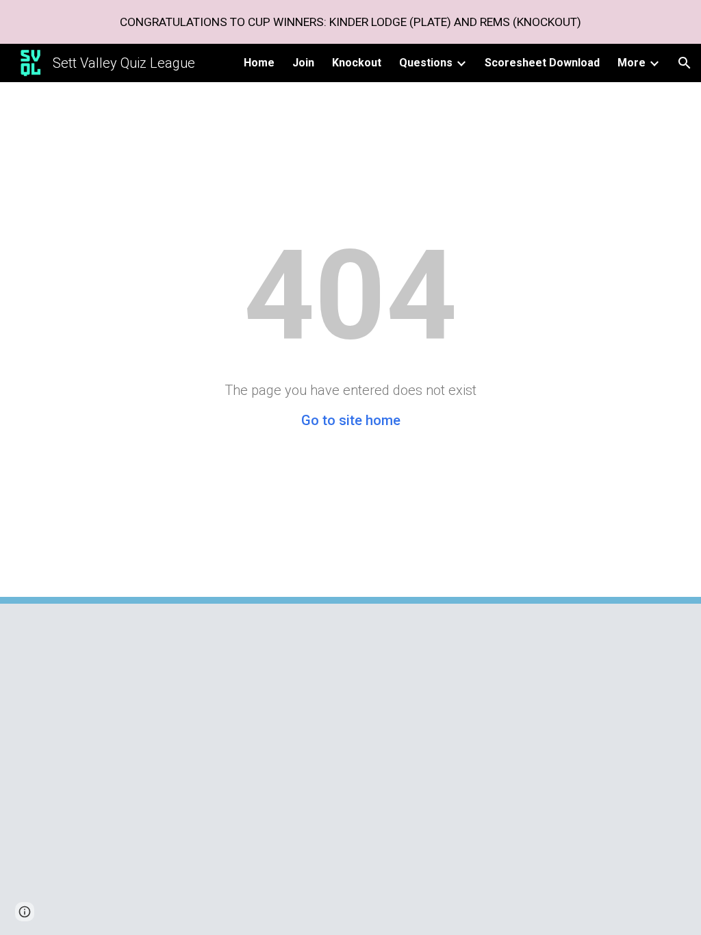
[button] (684, 63)
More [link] (631, 62)
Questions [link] (426, 62)
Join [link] (303, 62)
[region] (350, 22)
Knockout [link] (356, 62)
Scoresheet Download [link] (542, 62)
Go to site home (350, 420)
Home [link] (259, 62)
